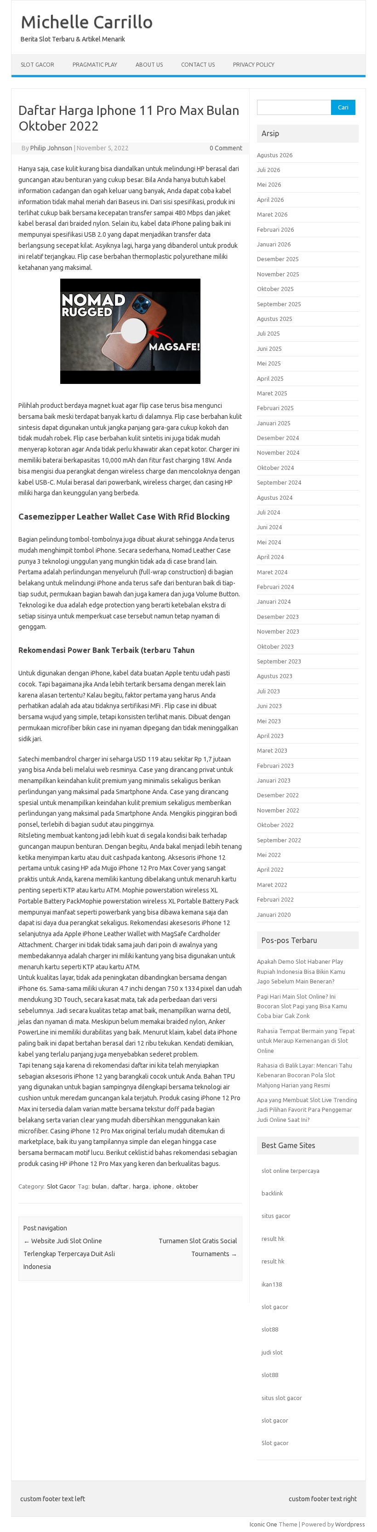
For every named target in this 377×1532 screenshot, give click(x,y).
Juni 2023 (269, 706)
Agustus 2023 (274, 676)
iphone (162, 1186)
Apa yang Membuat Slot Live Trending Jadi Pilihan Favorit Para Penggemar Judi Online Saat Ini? (307, 1110)
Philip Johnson (51, 148)
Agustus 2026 (274, 155)
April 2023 (270, 735)
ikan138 (272, 1284)
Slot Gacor (37, 65)
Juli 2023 (268, 691)
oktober (187, 1186)
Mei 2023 (269, 721)
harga (141, 1186)
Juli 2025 (268, 333)
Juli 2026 (268, 169)
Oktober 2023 (275, 646)
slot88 (270, 1329)
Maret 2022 (272, 884)
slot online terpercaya (291, 1170)
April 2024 (270, 557)
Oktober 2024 (275, 467)
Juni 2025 (269, 348)
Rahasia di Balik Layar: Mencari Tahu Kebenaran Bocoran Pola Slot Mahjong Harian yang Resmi (304, 1075)
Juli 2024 (268, 512)
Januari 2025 (274, 423)
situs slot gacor (282, 1398)
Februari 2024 (275, 586)
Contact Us (198, 65)
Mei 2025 (269, 363)
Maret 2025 (272, 393)
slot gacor (275, 1306)
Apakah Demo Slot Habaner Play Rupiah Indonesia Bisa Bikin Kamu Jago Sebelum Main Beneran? (301, 971)
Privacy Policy (253, 65)
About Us (149, 65)
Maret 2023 (272, 750)
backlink (272, 1193)
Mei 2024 (269, 542)
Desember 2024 (278, 437)
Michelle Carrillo (87, 21)
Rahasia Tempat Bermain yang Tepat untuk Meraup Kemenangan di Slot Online (306, 1041)
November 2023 (278, 631)
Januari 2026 (274, 244)
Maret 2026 (272, 214)
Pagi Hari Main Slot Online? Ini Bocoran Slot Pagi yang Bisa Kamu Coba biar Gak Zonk (302, 1006)
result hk (273, 1238)
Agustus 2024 (274, 497)
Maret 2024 (272, 572)
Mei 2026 (269, 184)
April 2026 (270, 199)
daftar (119, 1186)
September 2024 (279, 482)
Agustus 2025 (274, 318)
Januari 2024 (274, 601)
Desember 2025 (278, 259)
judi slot (272, 1352)
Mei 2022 (269, 855)
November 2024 (278, 452)
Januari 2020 (274, 914)
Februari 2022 (275, 899)
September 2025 (279, 304)
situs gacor (276, 1215)
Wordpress (350, 1524)
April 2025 (270, 378)
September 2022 (279, 840)
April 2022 (270, 869)
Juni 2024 (269, 527)
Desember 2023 (278, 616)
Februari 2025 (275, 408)
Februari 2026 (275, 229)
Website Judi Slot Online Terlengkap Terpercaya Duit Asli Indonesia (69, 1253)
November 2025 (278, 274)
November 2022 (278, 810)
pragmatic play (95, 65)
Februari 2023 (275, 765)
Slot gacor (275, 1443)
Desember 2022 (278, 795)
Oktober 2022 (275, 825)
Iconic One (263, 1524)
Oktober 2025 (275, 289)
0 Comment (226, 148)
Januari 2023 (274, 780)
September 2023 (279, 661)
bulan (99, 1186)
